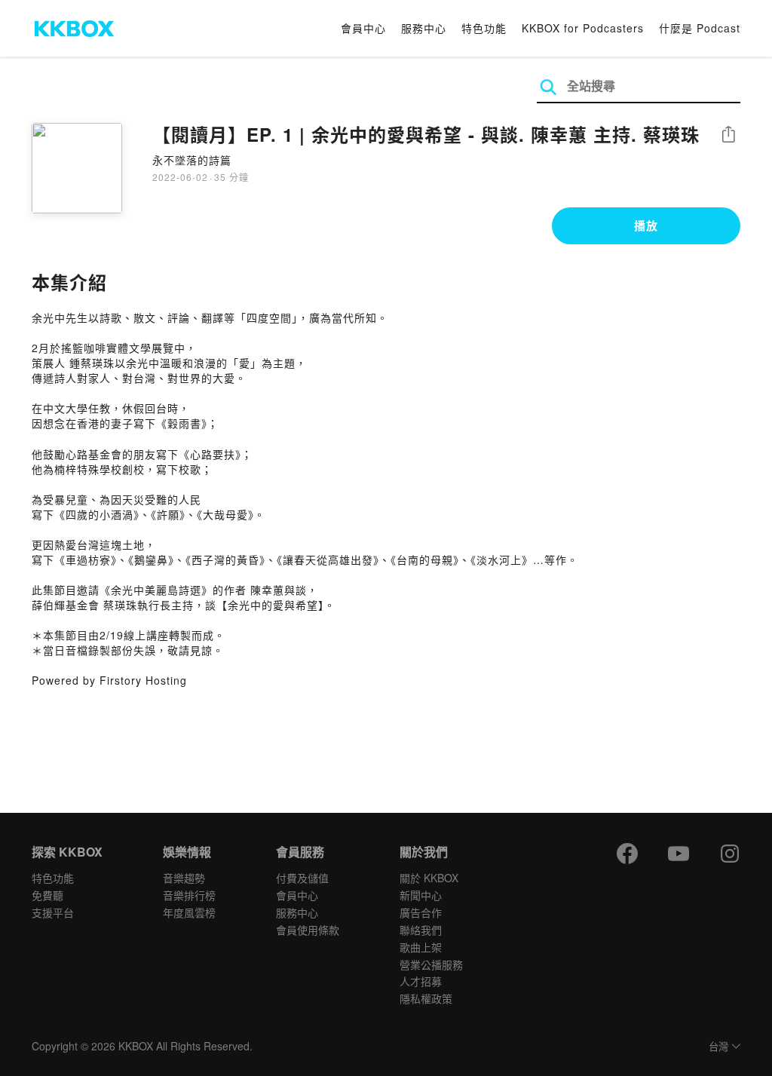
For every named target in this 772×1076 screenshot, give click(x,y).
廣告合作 (421, 912)
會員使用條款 (307, 929)
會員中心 (363, 27)
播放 (646, 225)
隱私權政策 (426, 998)
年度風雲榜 (189, 912)
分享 (728, 135)
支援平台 (53, 912)
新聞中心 (421, 895)
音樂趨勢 (184, 877)
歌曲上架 (421, 947)
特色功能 (484, 27)
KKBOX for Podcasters (583, 27)
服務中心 (423, 27)
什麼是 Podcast (699, 27)
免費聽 (47, 895)
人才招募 (421, 981)
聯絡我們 (421, 929)
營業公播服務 (431, 964)
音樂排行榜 (189, 895)
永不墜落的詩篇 (191, 159)
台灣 (718, 1047)
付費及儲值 (302, 877)
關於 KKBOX (429, 877)
